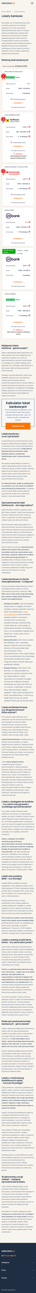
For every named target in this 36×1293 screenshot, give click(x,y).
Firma (4, 1270)
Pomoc (4, 1278)
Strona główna (6, 11)
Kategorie (5, 1262)
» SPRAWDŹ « (18, 103)
